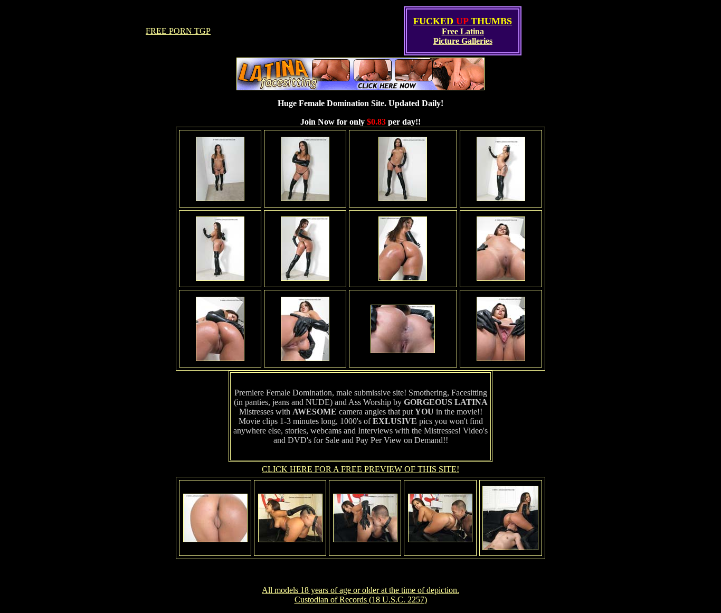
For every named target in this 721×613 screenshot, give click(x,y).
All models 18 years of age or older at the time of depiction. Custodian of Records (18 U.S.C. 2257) (360, 595)
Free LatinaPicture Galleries (462, 36)
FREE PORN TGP (178, 30)
